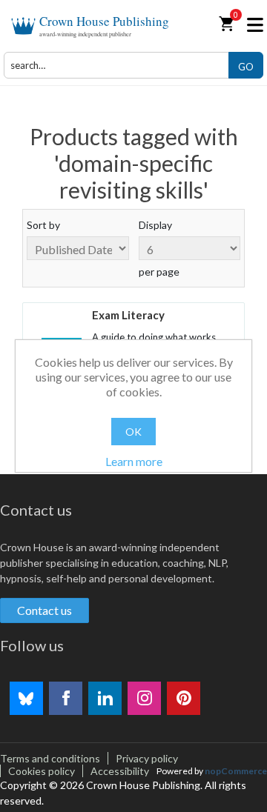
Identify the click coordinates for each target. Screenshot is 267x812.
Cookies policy (41, 771)
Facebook (65, 698)
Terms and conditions (50, 758)
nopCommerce (236, 770)
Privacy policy (147, 758)
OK (133, 431)
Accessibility (119, 771)
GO (246, 67)
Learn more (133, 461)
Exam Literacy (128, 315)
